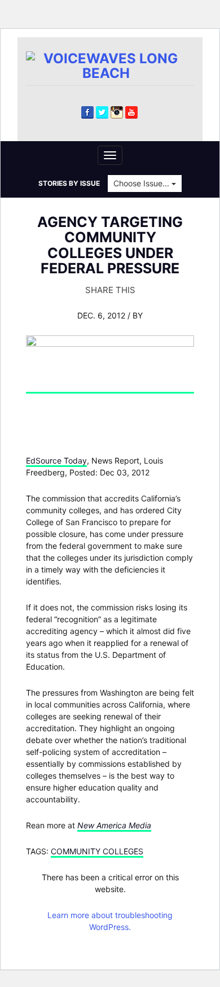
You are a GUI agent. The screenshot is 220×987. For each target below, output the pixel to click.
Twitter (102, 112)
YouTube (131, 112)
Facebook (87, 112)
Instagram (117, 112)
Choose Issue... (142, 183)
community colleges (97, 851)
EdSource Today (56, 460)
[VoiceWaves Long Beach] (110, 65)
